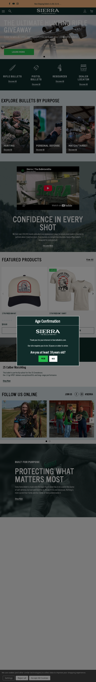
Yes (43, 358)
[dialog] (48, 341)
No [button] (53, 358)
